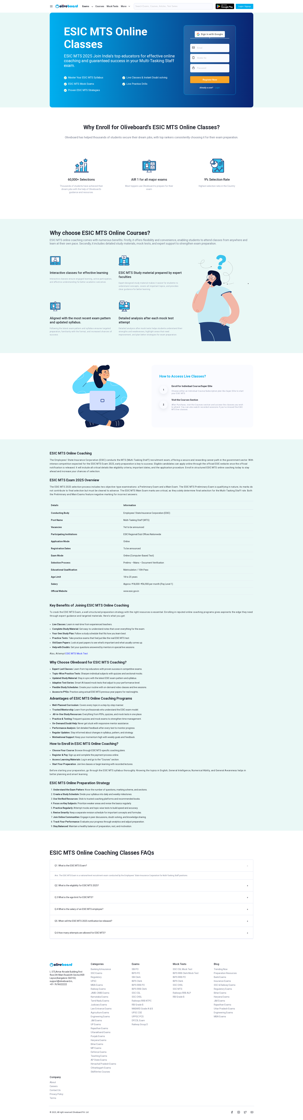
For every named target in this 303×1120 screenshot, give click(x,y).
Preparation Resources (225, 973)
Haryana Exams (98, 1040)
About (53, 1082)
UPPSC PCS (138, 1016)
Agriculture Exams (100, 1012)
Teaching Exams (99, 1056)
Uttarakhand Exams (100, 1032)
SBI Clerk (136, 977)
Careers (54, 1086)
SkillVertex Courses (100, 1071)
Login (217, 88)
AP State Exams (99, 1060)
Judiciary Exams (99, 1004)
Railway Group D (140, 1024)
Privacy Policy (56, 1094)
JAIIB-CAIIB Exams (100, 993)
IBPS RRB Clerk (139, 989)
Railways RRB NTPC (142, 1000)
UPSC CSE (137, 1012)
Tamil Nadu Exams (100, 1000)
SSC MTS (177, 989)
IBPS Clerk (137, 981)
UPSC (93, 981)
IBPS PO (136, 973)
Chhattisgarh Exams (101, 1068)
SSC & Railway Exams (224, 985)
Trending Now (221, 969)
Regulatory (96, 977)
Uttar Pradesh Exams (224, 1008)
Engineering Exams (100, 1016)
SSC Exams (96, 973)
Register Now (210, 79)
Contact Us (55, 1090)
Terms (53, 1098)
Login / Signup (244, 6)
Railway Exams (98, 989)
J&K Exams (96, 1020)
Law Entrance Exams (101, 1008)
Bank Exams (220, 977)
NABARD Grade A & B (142, 1008)
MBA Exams (97, 985)
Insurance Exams (222, 981)
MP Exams (96, 1048)
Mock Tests (112, 6)
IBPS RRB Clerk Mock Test (186, 973)
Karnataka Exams (99, 997)
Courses (99, 6)
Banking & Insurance (101, 969)
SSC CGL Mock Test (182, 969)
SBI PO (135, 969)
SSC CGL (136, 993)
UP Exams (96, 1024)
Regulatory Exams (223, 989)
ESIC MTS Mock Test (76, 653)
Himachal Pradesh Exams (103, 1064)
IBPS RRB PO (138, 985)
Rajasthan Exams (99, 1028)
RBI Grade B (137, 1004)
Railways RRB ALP (182, 993)
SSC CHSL (137, 997)
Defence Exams (99, 1052)
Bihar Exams (97, 1044)
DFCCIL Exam (138, 1020)
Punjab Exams (98, 1036)
